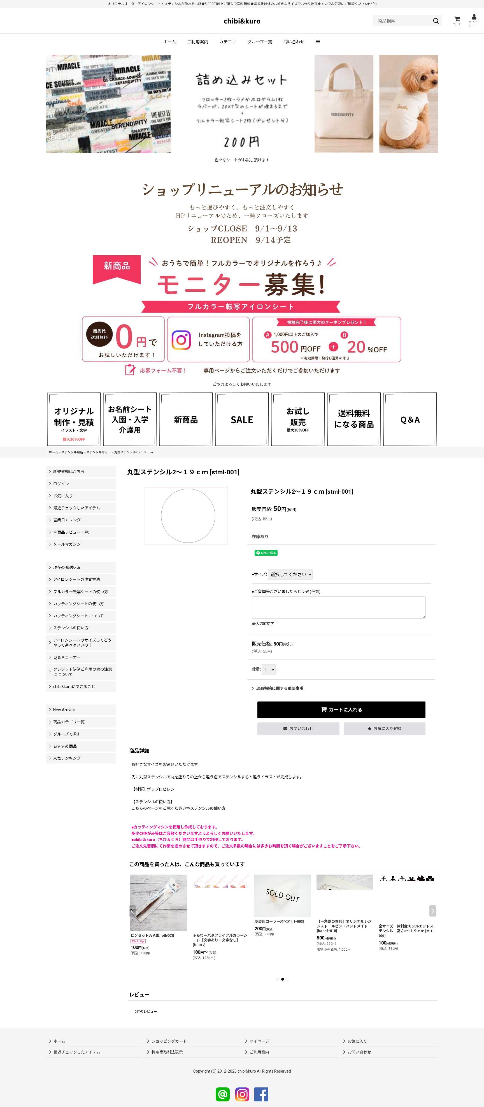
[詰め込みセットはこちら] (242, 103)
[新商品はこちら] (186, 419)
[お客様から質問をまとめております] (410, 419)
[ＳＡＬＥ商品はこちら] (242, 419)
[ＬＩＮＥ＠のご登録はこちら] (223, 1094)
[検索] (436, 21)
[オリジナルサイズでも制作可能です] (130, 419)
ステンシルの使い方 (207, 808)
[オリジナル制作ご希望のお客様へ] (74, 419)
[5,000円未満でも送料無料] (354, 419)
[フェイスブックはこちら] (261, 1094)
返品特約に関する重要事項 (279, 688)
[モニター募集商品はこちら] (242, 316)
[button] (318, 42)
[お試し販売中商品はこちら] (298, 419)
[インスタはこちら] (242, 1094)
